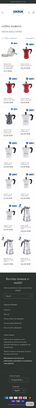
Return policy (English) (13, 328)
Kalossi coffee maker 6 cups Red (9, 99)
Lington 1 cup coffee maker (8, 226)
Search (6, 314)
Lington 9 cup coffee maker (8, 163)
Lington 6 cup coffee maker (25, 163)
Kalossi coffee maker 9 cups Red (26, 64)
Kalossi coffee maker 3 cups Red (26, 99)
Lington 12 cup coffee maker (25, 130)
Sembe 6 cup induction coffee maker (9, 260)
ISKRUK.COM (15, 404)
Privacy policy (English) (13, 323)
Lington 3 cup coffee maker (8, 194)
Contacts (7, 310)
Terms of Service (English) (14, 319)
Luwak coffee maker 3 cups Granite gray (8, 131)
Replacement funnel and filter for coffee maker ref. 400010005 (9, 66)
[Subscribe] (30, 296)
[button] (2, 12)
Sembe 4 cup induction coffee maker (26, 260)
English (17, 390)
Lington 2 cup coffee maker (25, 194)
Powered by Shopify (23, 404)
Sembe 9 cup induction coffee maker (26, 227)
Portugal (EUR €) (17, 380)
